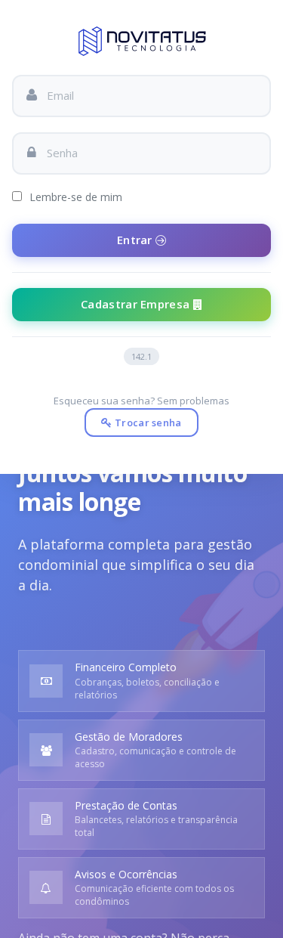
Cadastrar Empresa (136, 303)
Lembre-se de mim (74, 197)
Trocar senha (147, 422)
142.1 (141, 356)
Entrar (136, 239)
